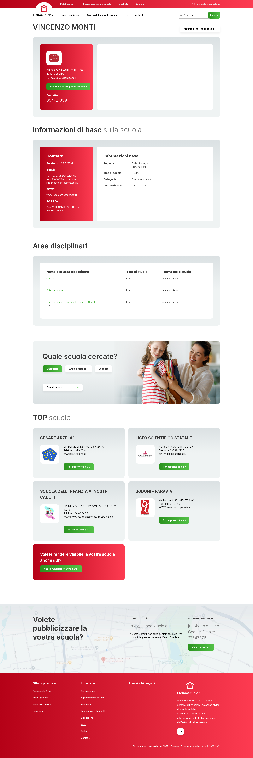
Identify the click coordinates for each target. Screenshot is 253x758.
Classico (50, 278)
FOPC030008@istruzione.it (61, 77)
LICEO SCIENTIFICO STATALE (164, 438)
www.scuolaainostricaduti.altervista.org (92, 516)
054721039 (56, 100)
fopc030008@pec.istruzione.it (62, 179)
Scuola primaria (40, 697)
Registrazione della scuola (97, 4)
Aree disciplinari (71, 15)
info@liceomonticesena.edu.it (62, 182)
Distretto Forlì (138, 166)
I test (126, 15)
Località (103, 368)
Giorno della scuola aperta (102, 15)
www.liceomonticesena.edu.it (61, 194)
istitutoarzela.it (79, 453)
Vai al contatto (200, 647)
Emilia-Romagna (140, 163)
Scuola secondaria (141, 179)
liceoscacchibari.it (176, 453)
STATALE (136, 173)
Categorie (52, 368)
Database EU (66, 4)
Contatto (140, 4)
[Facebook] (180, 731)
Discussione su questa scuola (67, 86)
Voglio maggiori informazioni (60, 568)
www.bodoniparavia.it (178, 507)
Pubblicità (123, 4)
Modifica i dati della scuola (199, 28)
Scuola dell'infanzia (42, 691)
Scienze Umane (54, 290)
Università (38, 711)
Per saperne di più (77, 466)
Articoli (139, 15)
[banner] (44, 9)
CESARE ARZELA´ (57, 438)
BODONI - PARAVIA (154, 491)
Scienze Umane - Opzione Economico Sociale (71, 302)
